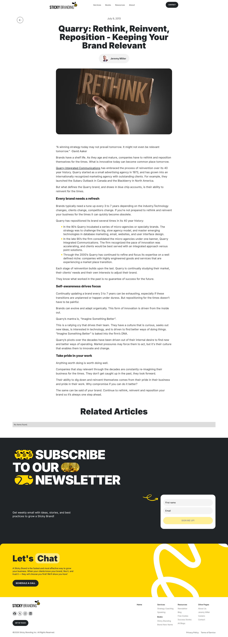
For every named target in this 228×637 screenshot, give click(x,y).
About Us (202, 608)
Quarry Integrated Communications (78, 168)
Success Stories (184, 619)
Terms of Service (208, 632)
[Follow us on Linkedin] (30, 613)
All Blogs (181, 623)
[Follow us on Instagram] (25, 613)
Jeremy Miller (204, 612)
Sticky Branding (164, 621)
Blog (180, 612)
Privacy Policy (192, 632)
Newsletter (182, 608)
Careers (201, 616)
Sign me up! (187, 520)
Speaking (161, 612)
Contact (201, 619)
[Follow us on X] (20, 613)
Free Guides (183, 616)
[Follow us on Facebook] (15, 613)
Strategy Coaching (165, 608)
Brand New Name (165, 624)
